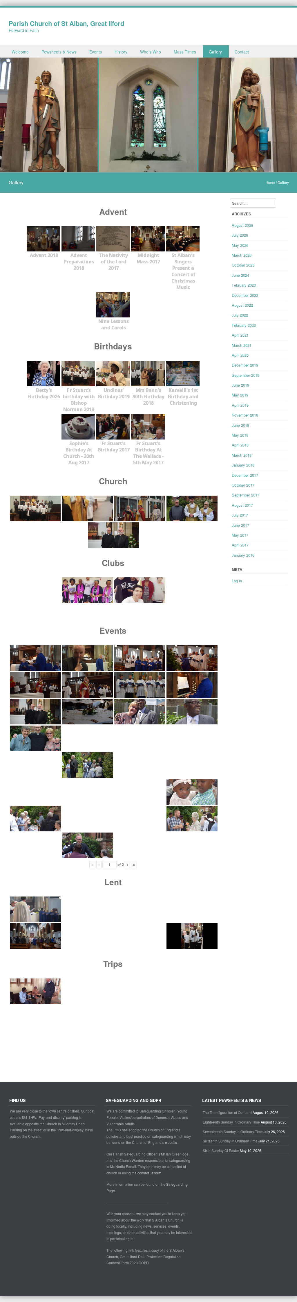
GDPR (144, 1262)
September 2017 (245, 495)
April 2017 (240, 545)
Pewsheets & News (59, 52)
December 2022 (245, 295)
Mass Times (185, 52)
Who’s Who (150, 52)
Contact (242, 52)
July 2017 (240, 515)
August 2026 (242, 225)
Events (95, 52)
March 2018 (241, 455)
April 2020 (240, 355)
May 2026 (240, 245)
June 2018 (240, 425)
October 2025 (243, 265)
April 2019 (240, 405)
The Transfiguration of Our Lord (227, 1112)
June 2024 (240, 275)
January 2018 (243, 465)
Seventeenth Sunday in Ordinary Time (233, 1131)
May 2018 (240, 435)
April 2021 (240, 335)
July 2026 (240, 235)
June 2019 (240, 385)
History (121, 52)
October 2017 (243, 485)
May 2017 (240, 535)
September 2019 (245, 375)
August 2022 (242, 305)
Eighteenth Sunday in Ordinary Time (231, 1121)
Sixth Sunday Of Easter (221, 1150)
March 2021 (241, 345)
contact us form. (150, 1172)
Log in (237, 580)
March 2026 (241, 255)
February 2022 (244, 325)
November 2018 (245, 415)
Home (270, 182)
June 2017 (240, 525)
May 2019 (240, 395)
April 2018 (240, 445)
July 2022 (240, 315)
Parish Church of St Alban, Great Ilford (66, 23)
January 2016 (243, 555)
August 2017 (242, 505)
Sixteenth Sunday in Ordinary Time (230, 1140)
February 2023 (244, 285)
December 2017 (245, 475)
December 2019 (245, 365)
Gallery (215, 52)
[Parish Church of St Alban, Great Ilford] (148, 169)
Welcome (20, 52)
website (171, 1142)
